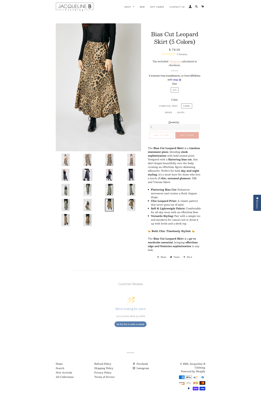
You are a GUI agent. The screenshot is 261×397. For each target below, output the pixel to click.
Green (168, 112)
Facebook (142, 364)
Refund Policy (102, 364)
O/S (174, 90)
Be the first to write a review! (130, 324)
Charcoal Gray (168, 106)
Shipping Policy (103, 368)
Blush (180, 112)
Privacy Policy (102, 372)
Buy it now (187, 135)
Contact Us (177, 6)
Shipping (175, 61)
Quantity (174, 122)
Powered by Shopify (193, 371)
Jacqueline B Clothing (197, 366)
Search (60, 368)
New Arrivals (64, 372)
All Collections (65, 377)
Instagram (142, 368)
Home (59, 364)
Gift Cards (157, 6)
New (142, 6)
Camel (186, 106)
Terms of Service (104, 377)
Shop (128, 6)
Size (174, 84)
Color (174, 100)
